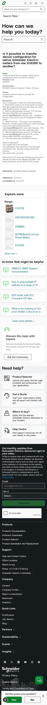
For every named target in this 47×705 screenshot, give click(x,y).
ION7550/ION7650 (24, 217)
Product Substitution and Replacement (20, 543)
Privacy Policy (7, 477)
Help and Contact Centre (14, 556)
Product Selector (10, 539)
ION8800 (19, 226)
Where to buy (8, 564)
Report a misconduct (12, 594)
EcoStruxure (8, 615)
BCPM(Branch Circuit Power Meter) (27, 236)
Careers (6, 585)
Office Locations (9, 560)
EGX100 (19, 208)
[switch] (5, 699)
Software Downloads (12, 535)
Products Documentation (13, 531)
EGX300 (19, 245)
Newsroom (7, 598)
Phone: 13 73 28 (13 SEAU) (15, 569)
